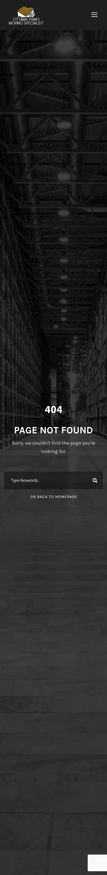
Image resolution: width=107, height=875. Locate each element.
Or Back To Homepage (53, 496)
